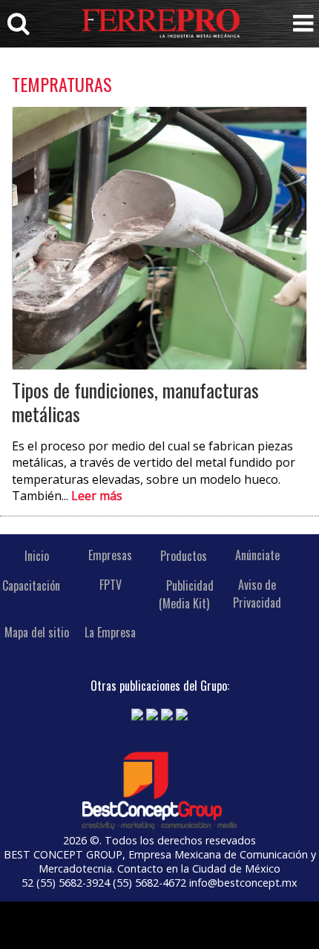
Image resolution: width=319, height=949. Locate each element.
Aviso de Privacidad (257, 593)
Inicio (36, 555)
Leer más (96, 495)
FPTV (110, 585)
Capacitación (31, 585)
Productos (183, 555)
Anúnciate (257, 555)
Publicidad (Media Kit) (186, 593)
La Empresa (110, 632)
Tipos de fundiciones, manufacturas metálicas (135, 401)
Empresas (110, 555)
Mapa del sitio (36, 632)
